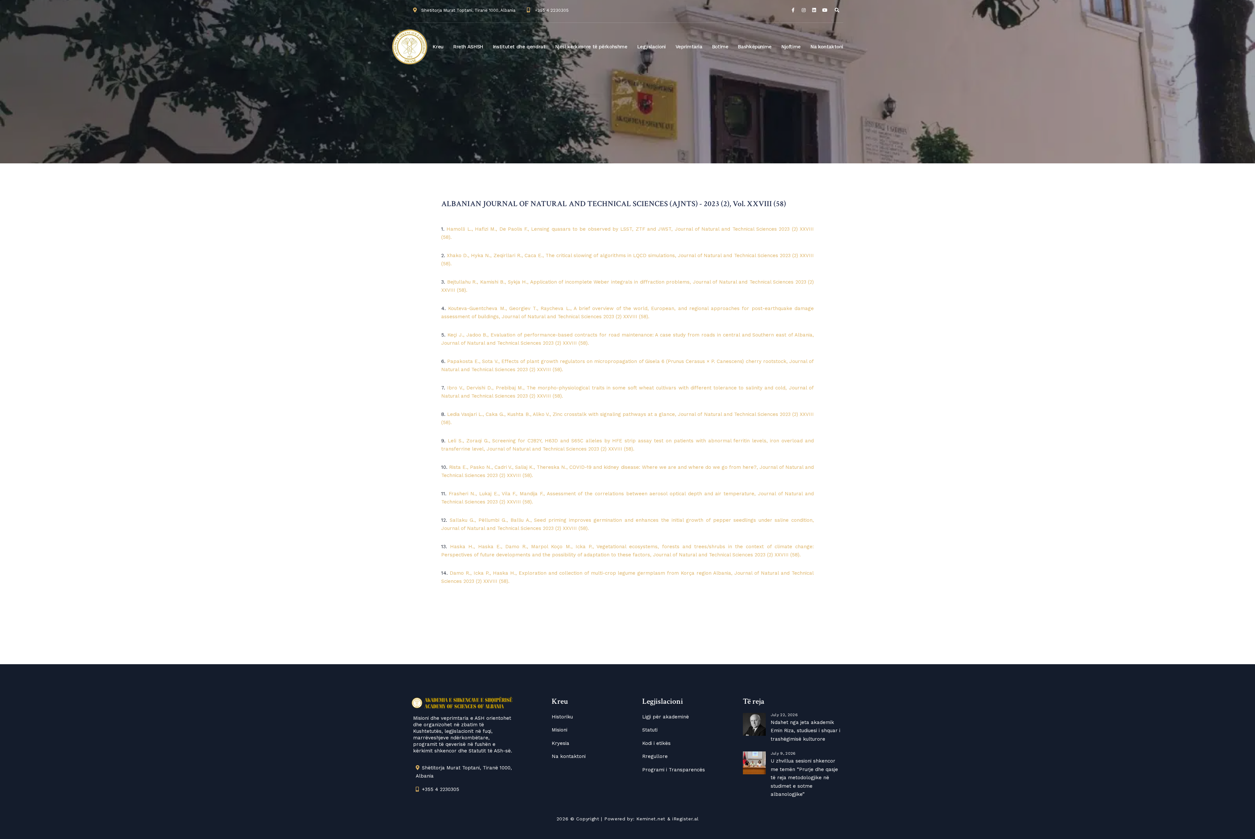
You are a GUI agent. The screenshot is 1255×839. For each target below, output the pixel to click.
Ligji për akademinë (665, 717)
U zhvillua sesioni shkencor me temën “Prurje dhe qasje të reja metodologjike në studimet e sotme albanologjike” (804, 777)
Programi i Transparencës (673, 770)
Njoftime (791, 47)
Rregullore (655, 756)
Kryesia (560, 743)
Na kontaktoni (827, 47)
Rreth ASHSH (468, 47)
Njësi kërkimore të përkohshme (591, 47)
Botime (720, 47)
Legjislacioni (651, 47)
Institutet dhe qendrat (519, 47)
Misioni (559, 730)
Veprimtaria (689, 47)
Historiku (562, 717)
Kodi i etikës (656, 743)
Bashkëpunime (755, 47)
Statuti (650, 730)
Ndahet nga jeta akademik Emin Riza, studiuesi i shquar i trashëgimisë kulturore (805, 730)
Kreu (438, 47)
